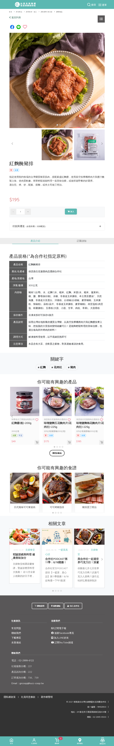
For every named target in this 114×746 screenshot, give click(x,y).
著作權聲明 (47, 697)
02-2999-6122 (22, 660)
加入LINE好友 (61, 637)
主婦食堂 (30, 549)
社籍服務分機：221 (21, 666)
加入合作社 (74, 606)
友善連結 (16, 642)
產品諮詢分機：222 (21, 671)
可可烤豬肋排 (57, 507)
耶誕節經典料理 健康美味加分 (24, 556)
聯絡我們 (16, 633)
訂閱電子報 (60, 628)
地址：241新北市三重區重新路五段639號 (88, 712)
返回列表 (16, 17)
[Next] (102, 144)
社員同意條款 (28, 697)
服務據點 (57, 606)
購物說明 (41, 606)
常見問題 (16, 628)
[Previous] (12, 144)
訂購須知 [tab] (81, 240)
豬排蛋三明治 (89, 507)
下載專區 (16, 637)
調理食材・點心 (31, 12)
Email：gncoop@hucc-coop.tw (27, 683)
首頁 (10, 12)
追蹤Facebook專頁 (64, 633)
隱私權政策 (10, 697)
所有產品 (19, 12)
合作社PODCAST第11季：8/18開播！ (56, 560)
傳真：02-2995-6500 (96, 717)
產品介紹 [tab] (35, 240)
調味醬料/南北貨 (46, 12)
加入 (72, 211)
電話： (15, 660)
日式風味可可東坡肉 (24, 507)
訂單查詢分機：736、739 (24, 677)
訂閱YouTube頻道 (63, 642)
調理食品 (59, 12)
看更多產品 (57, 453)
